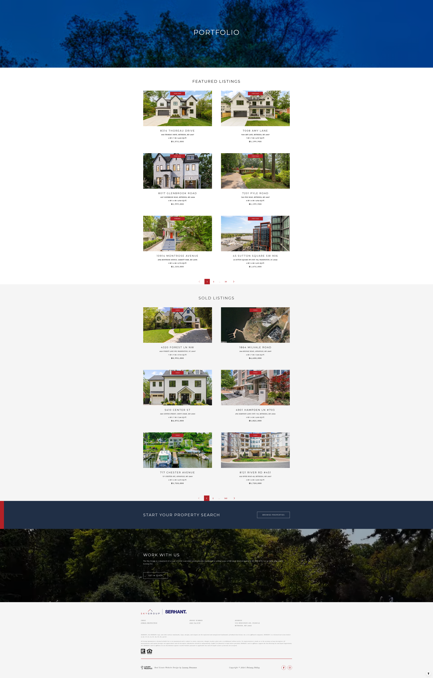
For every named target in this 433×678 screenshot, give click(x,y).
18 (226, 282)
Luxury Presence (189, 667)
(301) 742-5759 (195, 623)
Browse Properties (273, 515)
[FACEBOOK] (283, 667)
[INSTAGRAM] (290, 667)
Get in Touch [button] (156, 576)
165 (225, 498)
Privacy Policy (253, 667)
